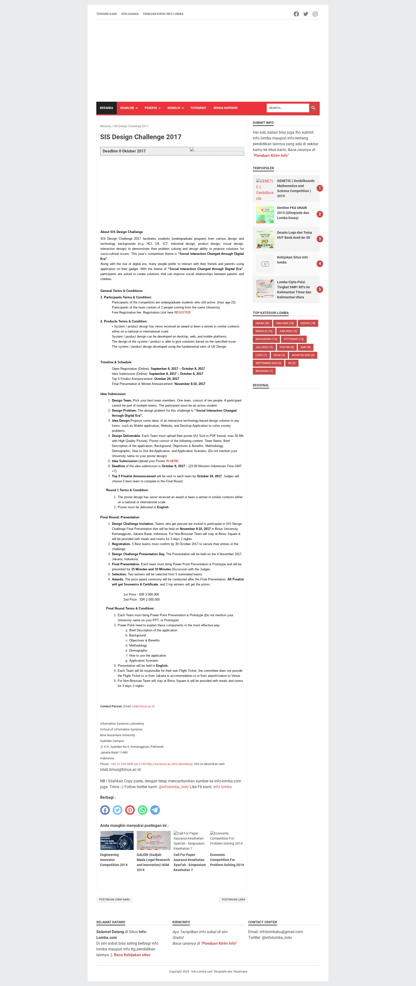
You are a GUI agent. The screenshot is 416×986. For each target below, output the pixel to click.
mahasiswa (266, 339)
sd (292, 363)
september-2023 (268, 363)
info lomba (222, 787)
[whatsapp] (142, 810)
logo (261, 355)
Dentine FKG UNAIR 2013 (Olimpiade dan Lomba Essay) (293, 213)
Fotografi (198, 108)
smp (306, 347)
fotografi (294, 339)
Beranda (106, 108)
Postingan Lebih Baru (114, 899)
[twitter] (117, 810)
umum (262, 323)
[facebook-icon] (296, 14)
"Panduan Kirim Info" (270, 155)
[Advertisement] (208, 60)
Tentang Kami (106, 14)
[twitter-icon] (306, 14)
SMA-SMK (285, 323)
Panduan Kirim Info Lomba (163, 14)
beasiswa (264, 371)
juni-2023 (288, 331)
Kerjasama (130, 14)
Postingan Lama (233, 899)
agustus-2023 (303, 355)
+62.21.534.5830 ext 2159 (128, 764)
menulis (264, 331)
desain (308, 323)
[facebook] (105, 810)
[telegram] (155, 810)
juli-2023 (264, 347)
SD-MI (279, 355)
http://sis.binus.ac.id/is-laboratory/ (169, 764)
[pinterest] (130, 810)
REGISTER (182, 312)
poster (287, 347)
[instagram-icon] (315, 14)
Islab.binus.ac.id (143, 706)
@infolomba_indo (174, 787)
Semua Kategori (226, 108)
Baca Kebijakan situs (132, 955)
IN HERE (172, 461)
